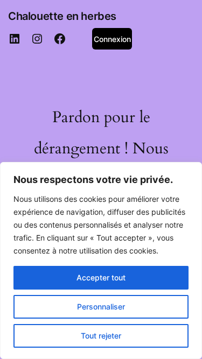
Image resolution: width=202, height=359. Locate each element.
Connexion (112, 39)
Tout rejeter (101, 335)
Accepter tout (101, 277)
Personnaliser (101, 306)
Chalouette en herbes (62, 16)
